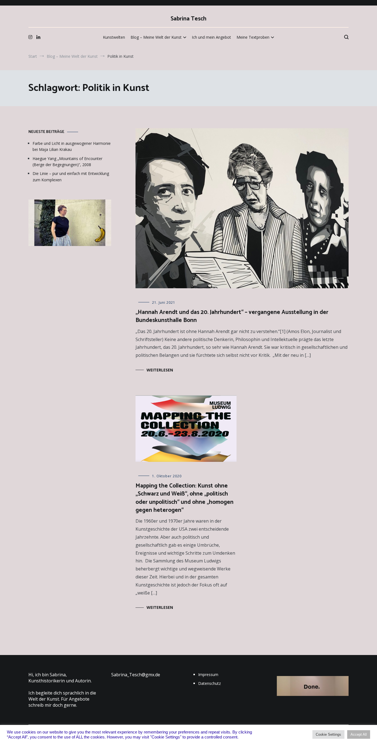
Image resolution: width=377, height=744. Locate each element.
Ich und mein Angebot (211, 37)
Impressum (208, 674)
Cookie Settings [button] (328, 734)
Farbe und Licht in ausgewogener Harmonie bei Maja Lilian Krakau (72, 146)
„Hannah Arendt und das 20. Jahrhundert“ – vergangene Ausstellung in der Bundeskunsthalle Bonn (232, 316)
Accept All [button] (359, 734)
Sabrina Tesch (188, 18)
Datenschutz (209, 683)
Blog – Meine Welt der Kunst (156, 37)
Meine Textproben (253, 37)
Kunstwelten (114, 37)
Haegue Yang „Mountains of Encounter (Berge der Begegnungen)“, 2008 (67, 161)
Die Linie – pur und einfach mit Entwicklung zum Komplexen (71, 176)
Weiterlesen (160, 370)
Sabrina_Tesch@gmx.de (135, 675)
